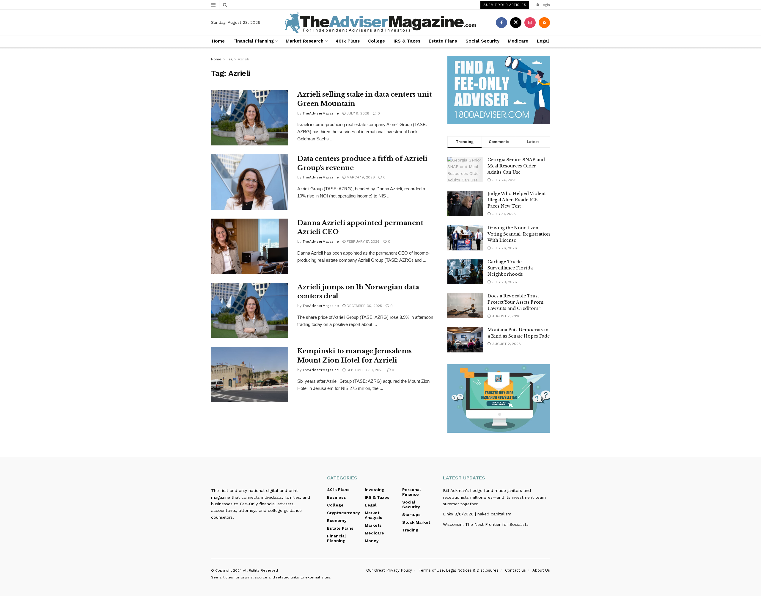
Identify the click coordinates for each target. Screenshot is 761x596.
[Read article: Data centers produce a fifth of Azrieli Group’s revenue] (249, 182)
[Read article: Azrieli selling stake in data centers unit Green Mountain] (249, 117)
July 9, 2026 (357, 113)
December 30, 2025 (363, 306)
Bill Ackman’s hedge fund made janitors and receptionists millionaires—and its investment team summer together (494, 497)
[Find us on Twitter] (515, 22)
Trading (410, 530)
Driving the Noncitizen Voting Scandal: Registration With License (519, 234)
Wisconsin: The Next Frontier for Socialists (486, 524)
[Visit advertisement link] (498, 90)
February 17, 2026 (362, 241)
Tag (229, 59)
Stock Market (416, 522)
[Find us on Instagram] (530, 22)
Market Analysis (373, 515)
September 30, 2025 (364, 370)
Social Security (482, 41)
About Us (541, 570)
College (376, 41)
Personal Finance (411, 492)
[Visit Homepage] (380, 22)
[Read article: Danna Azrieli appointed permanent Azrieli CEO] (249, 246)
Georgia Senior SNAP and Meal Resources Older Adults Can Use (516, 166)
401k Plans (348, 41)
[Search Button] (225, 5)
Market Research (304, 41)
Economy (337, 520)
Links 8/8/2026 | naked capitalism (477, 514)
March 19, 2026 (360, 177)
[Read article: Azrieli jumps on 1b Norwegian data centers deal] (249, 310)
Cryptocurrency (343, 512)
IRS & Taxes (407, 41)
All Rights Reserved (260, 570)
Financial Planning (253, 41)
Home (218, 41)
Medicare (518, 41)
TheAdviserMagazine (321, 113)
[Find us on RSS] (544, 22)
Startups (411, 514)
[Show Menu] (213, 5)
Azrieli (243, 59)
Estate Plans (443, 41)
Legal (543, 41)
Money (372, 540)
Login (545, 5)
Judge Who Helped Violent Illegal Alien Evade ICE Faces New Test (517, 200)
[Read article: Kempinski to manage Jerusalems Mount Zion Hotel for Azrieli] (249, 374)
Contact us (515, 570)
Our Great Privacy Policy (389, 570)
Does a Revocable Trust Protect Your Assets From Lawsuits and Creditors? (515, 302)
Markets (373, 525)
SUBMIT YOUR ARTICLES (504, 5)
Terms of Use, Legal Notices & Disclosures (459, 570)
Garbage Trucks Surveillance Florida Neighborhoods (510, 268)
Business (336, 497)
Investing (374, 489)
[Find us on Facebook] (501, 22)
